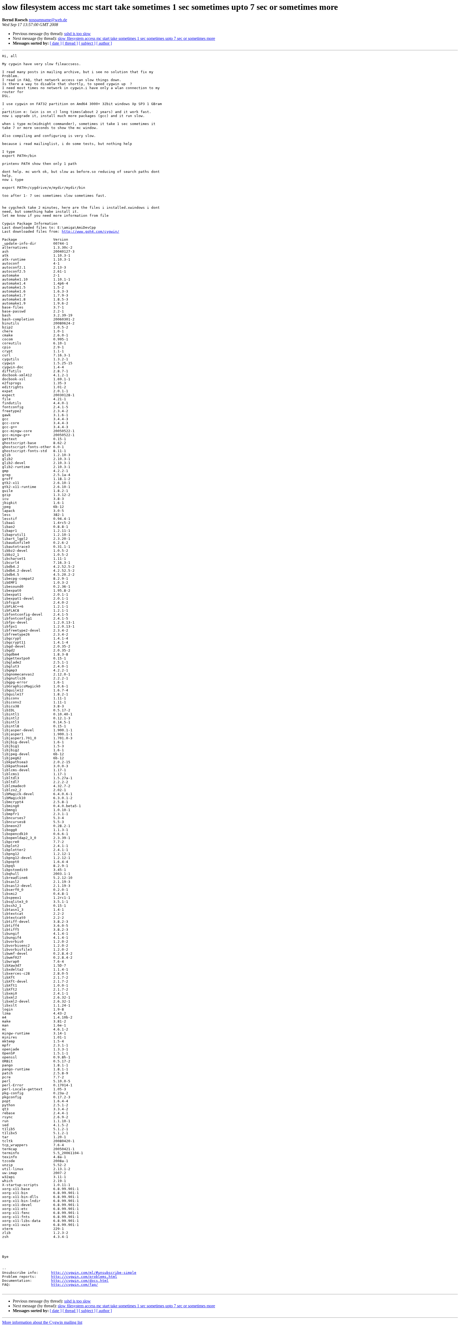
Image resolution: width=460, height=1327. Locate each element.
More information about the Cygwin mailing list (42, 1322)
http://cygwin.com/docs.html (80, 1281)
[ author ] (104, 43)
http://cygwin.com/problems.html (84, 1277)
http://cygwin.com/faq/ (74, 1285)
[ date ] (55, 43)
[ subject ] (87, 43)
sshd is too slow (77, 33)
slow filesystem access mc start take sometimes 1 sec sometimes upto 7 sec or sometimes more (136, 38)
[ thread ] (70, 43)
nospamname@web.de (48, 20)
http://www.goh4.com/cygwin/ (90, 231)
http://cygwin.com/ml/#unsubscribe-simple (93, 1273)
